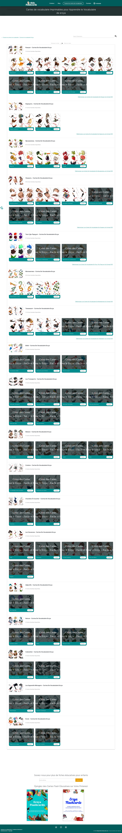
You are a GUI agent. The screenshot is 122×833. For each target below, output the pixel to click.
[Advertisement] (61, 25)
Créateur (51, 3)
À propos (88, 3)
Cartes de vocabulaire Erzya (27, 37)
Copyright (10, 830)
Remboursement (4, 830)
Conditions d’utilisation (17, 829)
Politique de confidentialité (6, 829)
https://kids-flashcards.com (102, 830)
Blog (59, 3)
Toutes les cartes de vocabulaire (73, 3)
